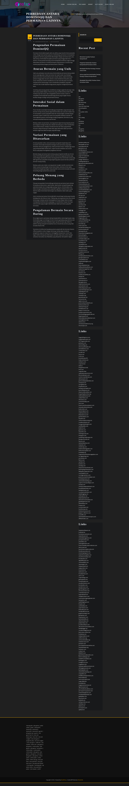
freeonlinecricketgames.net (86, 233)
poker (32, 727)
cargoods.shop (82, 371)
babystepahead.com (84, 498)
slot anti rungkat (39, 740)
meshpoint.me (82, 382)
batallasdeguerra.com (84, 216)
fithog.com (81, 254)
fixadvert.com (82, 165)
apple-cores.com (83, 301)
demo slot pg (33, 759)
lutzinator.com (82, 649)
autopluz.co (82, 167)
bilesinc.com (82, 206)
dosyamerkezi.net (83, 180)
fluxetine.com (82, 273)
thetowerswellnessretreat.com (86, 666)
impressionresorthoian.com (86, 467)
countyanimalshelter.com (85, 492)
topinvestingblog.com (84, 191)
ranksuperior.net (83, 496)
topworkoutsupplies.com (85, 555)
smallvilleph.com (83, 212)
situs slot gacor (35, 739)
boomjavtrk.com (83, 707)
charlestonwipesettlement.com (86, 486)
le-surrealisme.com (83, 182)
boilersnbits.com (83, 409)
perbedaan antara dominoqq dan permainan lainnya (89, 14)
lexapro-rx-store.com (84, 310)
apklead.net (82, 709)
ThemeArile (80, 780)
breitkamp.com (82, 634)
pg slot (40, 731)
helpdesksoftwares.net (84, 530)
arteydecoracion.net (84, 252)
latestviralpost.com (83, 411)
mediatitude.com (83, 174)
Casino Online (72, 4)
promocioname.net (83, 229)
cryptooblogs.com (83, 577)
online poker (36, 746)
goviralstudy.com (83, 297)
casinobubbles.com (84, 562)
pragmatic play (30, 740)
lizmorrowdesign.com (84, 657)
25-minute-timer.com (84, 590)
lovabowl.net (82, 532)
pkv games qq (29, 733)
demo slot (81, 104)
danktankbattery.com (84, 443)
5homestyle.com (83, 325)
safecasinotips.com (83, 621)
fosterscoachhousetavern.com (86, 405)
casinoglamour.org (83, 320)
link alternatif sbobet (38, 763)
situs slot (35, 737)
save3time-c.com (83, 169)
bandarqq (81, 121)
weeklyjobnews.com (84, 490)
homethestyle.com (83, 581)
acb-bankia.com (83, 458)
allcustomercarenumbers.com (86, 626)
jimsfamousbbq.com (84, 142)
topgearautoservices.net (85, 685)
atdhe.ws (81, 263)
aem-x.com (81, 575)
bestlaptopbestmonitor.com (86, 256)
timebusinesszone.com (84, 511)
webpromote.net (83, 248)
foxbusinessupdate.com (85, 450)
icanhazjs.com (82, 293)
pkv (79, 97)
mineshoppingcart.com (85, 553)
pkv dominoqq (82, 102)
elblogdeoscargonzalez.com (86, 246)
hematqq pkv (38, 765)
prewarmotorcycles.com (85, 176)
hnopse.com (82, 505)
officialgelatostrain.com (85, 668)
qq (79, 119)
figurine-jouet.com (83, 687)
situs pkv (39, 754)
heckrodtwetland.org (84, 265)
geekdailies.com (83, 696)
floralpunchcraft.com (84, 439)
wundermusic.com (83, 587)
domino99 (37, 727)
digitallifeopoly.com (84, 560)
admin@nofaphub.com (40, 41)
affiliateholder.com (83, 518)
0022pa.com (82, 203)
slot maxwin (33, 769)
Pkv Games (82, 4)
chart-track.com (83, 225)
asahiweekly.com (83, 606)
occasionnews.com (83, 507)
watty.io (81, 365)
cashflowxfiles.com (83, 426)
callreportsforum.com (84, 702)
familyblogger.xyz (83, 628)
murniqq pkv (30, 765)
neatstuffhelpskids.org (84, 220)
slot (80, 115)
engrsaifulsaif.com (83, 594)
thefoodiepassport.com (85, 288)
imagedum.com (83, 664)
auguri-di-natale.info (84, 155)
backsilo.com (82, 464)
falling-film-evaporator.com (85, 471)
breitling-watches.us (84, 161)
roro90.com (82, 352)
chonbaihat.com (83, 244)
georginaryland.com (84, 257)
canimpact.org (82, 295)
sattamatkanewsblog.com (85, 481)
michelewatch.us (83, 157)
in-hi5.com (81, 356)
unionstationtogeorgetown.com (87, 598)
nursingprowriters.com (84, 475)
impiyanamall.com (83, 566)
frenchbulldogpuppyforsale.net (86, 314)
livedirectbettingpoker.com (85, 448)
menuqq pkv (29, 725)
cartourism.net (82, 299)
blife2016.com (82, 653)
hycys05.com (82, 418)
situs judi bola (33, 761)
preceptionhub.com (84, 540)
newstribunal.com (83, 536)
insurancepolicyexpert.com (85, 186)
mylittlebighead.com (84, 602)
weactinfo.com (82, 431)
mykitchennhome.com (84, 284)
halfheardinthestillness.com (86, 267)
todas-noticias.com (83, 360)
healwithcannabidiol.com (85, 658)
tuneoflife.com (82, 515)
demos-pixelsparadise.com (85, 172)
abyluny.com (82, 706)
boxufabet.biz (82, 683)
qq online (81, 100)
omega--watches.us (83, 159)
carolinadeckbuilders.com (85, 189)
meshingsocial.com (83, 433)
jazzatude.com (82, 201)
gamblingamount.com (84, 501)
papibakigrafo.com (83, 291)
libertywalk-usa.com (84, 144)
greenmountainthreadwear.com (87, 477)
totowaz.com (82, 484)
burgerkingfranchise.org (85, 394)
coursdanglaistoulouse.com (86, 152)
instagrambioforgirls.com (85, 424)
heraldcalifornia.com (84, 611)
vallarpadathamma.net (84, 396)
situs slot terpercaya (84, 106)
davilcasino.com (83, 572)
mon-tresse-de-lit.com (84, 679)
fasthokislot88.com (83, 619)
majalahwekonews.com (84, 339)
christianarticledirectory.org (86, 323)
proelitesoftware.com (84, 624)
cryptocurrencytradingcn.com (86, 482)
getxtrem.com (82, 430)
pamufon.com (82, 643)
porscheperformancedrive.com (87, 645)
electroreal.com (83, 547)
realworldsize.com (83, 398)
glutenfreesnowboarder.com (86, 655)
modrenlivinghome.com (85, 692)
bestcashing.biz (82, 235)
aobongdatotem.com (84, 543)
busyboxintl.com (83, 386)
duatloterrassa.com (84, 641)
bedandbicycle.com (83, 609)
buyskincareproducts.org (85, 312)
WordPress (63, 780)
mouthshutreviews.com (85, 557)
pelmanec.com (82, 343)
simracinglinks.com (83, 178)
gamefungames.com (84, 589)
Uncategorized (54, 41)
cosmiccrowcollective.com (85, 377)
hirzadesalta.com (83, 558)
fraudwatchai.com (83, 574)
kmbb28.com (82, 700)
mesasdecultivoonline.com (85, 407)
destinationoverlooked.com (86, 499)
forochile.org (82, 223)
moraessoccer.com (83, 222)
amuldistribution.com (84, 583)
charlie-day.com (83, 447)
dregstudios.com (83, 218)
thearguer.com (82, 435)
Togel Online (109, 4)
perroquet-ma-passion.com (86, 691)
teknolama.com (83, 399)
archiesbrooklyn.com (84, 239)
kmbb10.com (82, 428)
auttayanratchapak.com (85, 388)
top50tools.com (83, 193)
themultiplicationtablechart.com (87, 318)
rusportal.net (82, 364)
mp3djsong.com (83, 150)
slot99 (39, 769)
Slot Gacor (99, 4)
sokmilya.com (82, 704)
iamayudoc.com (83, 600)
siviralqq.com (82, 465)
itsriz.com (81, 369)
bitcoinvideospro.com (84, 375)
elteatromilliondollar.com (85, 392)
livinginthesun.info (83, 367)
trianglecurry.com (83, 662)
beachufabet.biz (83, 677)
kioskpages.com (83, 660)
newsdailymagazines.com (85, 538)
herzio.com (81, 354)
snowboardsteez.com (84, 422)
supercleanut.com (83, 607)
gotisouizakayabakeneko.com (86, 381)
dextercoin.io (82, 322)
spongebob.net (82, 384)
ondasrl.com (82, 651)
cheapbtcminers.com (84, 596)
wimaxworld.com (83, 231)
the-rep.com (82, 195)
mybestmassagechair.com (85, 269)
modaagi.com (82, 210)
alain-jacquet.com (83, 379)
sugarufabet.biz (83, 681)
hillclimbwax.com (83, 503)
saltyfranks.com (83, 197)
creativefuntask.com (84, 592)
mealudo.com (82, 445)
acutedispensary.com (84, 479)
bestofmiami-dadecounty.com (86, 549)
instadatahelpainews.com (85, 694)
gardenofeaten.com (84, 416)
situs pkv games (83, 108)
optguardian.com (83, 568)
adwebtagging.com (83, 494)
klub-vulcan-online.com (84, 632)
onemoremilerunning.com (85, 420)
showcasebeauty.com (84, 184)
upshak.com (82, 462)
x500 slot (38, 742)
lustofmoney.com (83, 509)
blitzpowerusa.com (83, 415)
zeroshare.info (82, 205)
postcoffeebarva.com (84, 390)
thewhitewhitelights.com (85, 261)
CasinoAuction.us (83, 280)
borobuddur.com (83, 585)
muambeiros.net (83, 240)
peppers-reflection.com (85, 513)
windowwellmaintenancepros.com (87, 516)
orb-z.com (81, 403)
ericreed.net (82, 271)
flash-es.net (82, 460)
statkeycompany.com (84, 188)
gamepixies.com (83, 615)
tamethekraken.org (83, 647)
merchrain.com (82, 698)
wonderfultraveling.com (85, 227)
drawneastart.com (83, 617)
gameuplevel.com (83, 579)
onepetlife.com (82, 674)
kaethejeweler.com (83, 670)
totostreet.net (82, 570)
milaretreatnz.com (83, 208)
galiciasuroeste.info (84, 214)
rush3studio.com (83, 350)
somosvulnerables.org (84, 640)
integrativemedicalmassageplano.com (88, 454)
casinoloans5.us (83, 278)
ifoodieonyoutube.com (84, 551)
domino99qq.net (83, 345)
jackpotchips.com (83, 623)
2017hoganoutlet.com (84, 341)
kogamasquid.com (83, 316)
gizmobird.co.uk (83, 148)
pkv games (81, 98)
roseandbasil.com (83, 259)
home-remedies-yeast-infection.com (88, 545)
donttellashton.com (84, 348)
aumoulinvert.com (83, 286)
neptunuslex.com (83, 154)
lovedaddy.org (82, 452)
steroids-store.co (83, 250)
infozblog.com (82, 242)
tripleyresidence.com (84, 636)
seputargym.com (83, 564)
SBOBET (90, 4)
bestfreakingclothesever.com (86, 469)
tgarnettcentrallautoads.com (86, 163)
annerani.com (82, 199)
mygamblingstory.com (84, 337)
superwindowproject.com (85, 289)
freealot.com (82, 604)
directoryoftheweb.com (85, 347)
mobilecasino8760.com (84, 274)
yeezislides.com (83, 541)
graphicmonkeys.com (84, 613)
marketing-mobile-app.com (85, 437)
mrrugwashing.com (84, 456)
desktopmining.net (83, 306)
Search (83, 35)
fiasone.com (82, 441)
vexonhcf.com (82, 171)
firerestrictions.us (83, 237)
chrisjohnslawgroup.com (85, 630)
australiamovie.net (83, 146)
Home (63, 4)
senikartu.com (82, 362)
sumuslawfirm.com (83, 473)
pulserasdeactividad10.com (86, 303)
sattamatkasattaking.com (85, 672)
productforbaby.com (84, 401)
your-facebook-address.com (86, 689)
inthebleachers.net (83, 308)
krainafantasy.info (83, 358)
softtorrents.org (83, 638)
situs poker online (83, 112)
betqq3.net (81, 276)
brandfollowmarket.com (85, 488)
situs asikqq (82, 117)
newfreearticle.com (83, 413)
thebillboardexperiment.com (86, 675)
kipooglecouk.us (83, 282)
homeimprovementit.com (85, 534)
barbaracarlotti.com (84, 305)
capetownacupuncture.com (86, 373)
